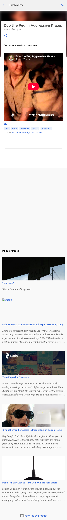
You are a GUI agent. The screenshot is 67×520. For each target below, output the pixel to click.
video (35, 129)
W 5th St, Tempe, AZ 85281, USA (27, 133)
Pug (7, 129)
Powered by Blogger (35, 515)
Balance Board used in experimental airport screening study (32, 324)
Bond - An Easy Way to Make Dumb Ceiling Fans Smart (29, 482)
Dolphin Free (16, 5)
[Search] (63, 5)
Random (25, 129)
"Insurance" (8, 283)
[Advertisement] (33, 206)
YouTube (46, 129)
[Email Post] (5, 125)
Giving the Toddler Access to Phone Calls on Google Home (32, 430)
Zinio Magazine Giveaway (15, 377)
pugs (14, 129)
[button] (5, 36)
